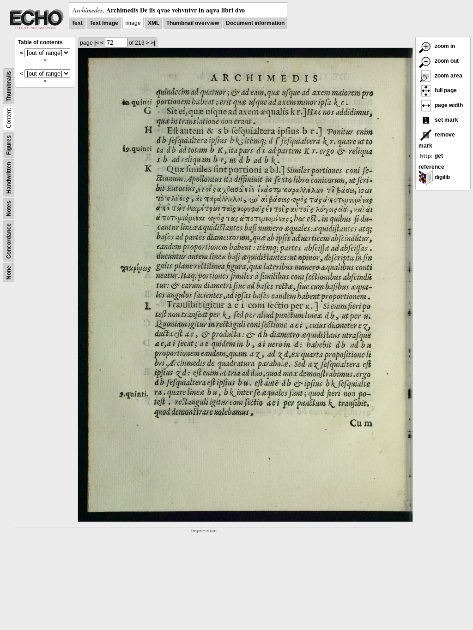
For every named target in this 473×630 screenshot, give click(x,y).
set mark (445, 120)
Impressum (204, 530)
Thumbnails (9, 86)
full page (445, 90)
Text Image (104, 23)
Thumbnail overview (192, 23)
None (9, 272)
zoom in (444, 46)
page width (448, 105)
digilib (441, 177)
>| (153, 43)
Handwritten (9, 178)
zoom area (447, 75)
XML (153, 23)
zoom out (446, 61)
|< (96, 43)
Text (77, 23)
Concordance (9, 241)
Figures (9, 145)
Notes (9, 208)
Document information (255, 23)
